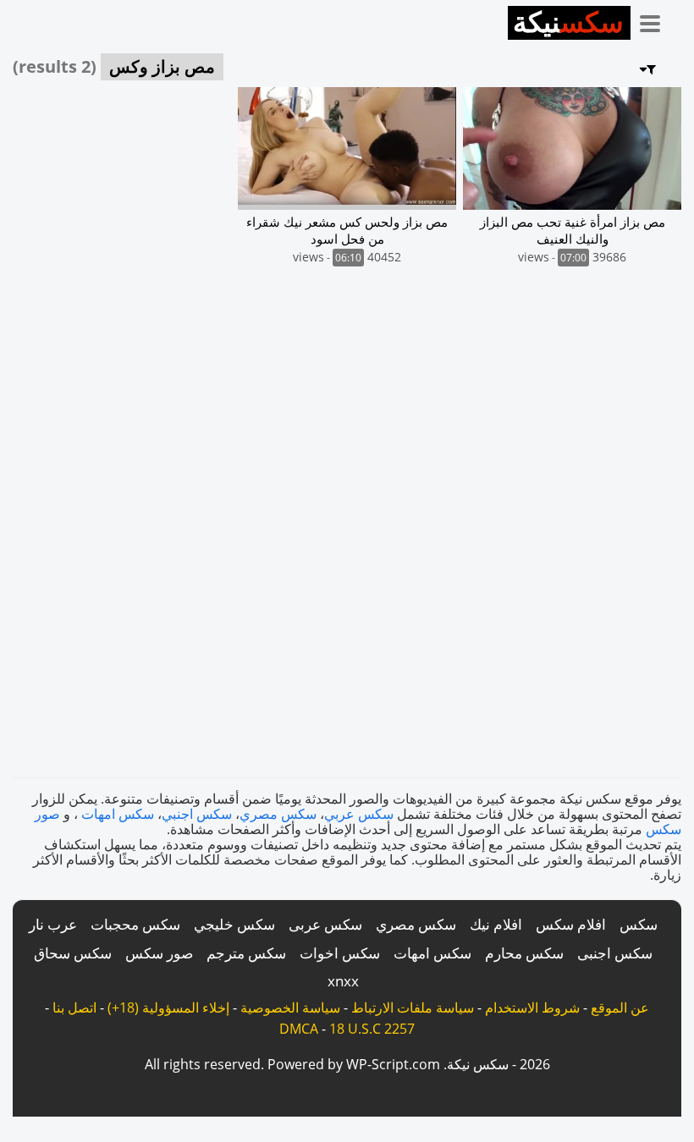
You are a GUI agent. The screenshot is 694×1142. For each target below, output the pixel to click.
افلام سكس (571, 924)
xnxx (343, 981)
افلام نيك (496, 924)
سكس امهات (117, 813)
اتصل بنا (74, 1007)
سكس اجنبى (615, 953)
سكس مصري (278, 813)
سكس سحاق (73, 953)
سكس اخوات (340, 953)
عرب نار (53, 924)
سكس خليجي (234, 924)
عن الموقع (620, 1007)
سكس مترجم (246, 953)
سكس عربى (325, 924)
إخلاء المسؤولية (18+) (168, 1007)
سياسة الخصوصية (290, 1007)
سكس (639, 924)
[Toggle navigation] (656, 20)
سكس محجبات (135, 924)
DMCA (298, 1028)
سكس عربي (359, 813)
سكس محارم (524, 953)
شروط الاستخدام (532, 1007)
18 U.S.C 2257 (372, 1028)
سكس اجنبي (197, 813)
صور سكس (159, 953)
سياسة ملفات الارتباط (412, 1007)
